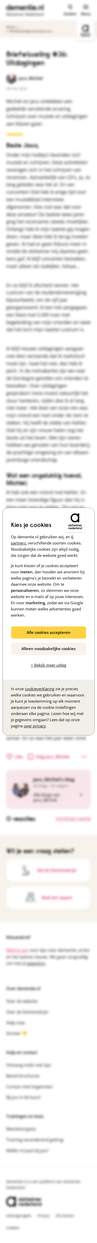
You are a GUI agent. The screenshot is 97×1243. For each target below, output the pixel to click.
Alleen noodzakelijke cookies (48, 648)
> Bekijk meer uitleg (48, 665)
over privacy (35, 725)
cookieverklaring (39, 688)
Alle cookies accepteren (49, 632)
